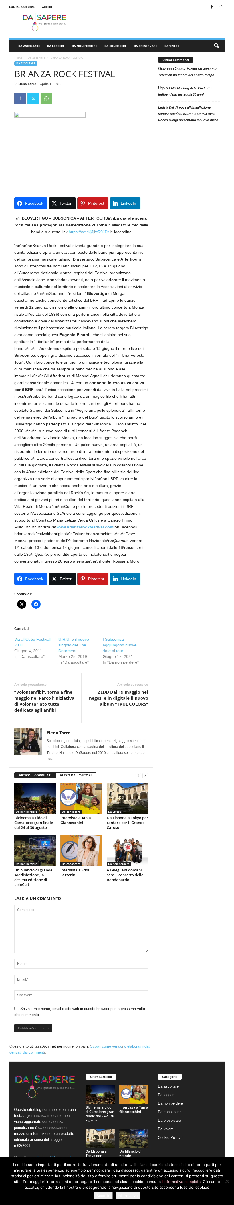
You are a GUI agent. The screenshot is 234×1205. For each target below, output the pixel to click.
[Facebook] (211, 7)
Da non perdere (84, 46)
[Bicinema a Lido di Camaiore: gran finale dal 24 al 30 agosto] (35, 798)
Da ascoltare (29, 46)
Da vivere (171, 46)
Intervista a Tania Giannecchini (75, 820)
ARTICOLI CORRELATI (35, 775)
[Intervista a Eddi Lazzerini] (81, 850)
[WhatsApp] (46, 98)
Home (18, 58)
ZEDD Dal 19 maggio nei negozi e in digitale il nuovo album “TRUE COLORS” (118, 698)
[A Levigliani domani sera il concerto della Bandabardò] (127, 850)
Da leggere (56, 46)
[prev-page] (138, 775)
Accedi (47, 7)
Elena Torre (27, 84)
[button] (216, 46)
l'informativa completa (181, 1181)
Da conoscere (115, 46)
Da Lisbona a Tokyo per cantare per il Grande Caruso (127, 822)
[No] (227, 1181)
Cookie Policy (169, 1137)
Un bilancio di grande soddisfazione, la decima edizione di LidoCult (33, 877)
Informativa (128, 1195)
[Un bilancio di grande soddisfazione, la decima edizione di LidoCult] (35, 850)
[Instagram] (220, 7)
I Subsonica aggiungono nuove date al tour (119, 645)
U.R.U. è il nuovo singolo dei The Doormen (73, 645)
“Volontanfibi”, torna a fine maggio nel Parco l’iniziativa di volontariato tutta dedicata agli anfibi (44, 701)
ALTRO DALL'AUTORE (76, 775)
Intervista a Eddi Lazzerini (74, 872)
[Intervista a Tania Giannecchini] (81, 798)
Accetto (103, 1195)
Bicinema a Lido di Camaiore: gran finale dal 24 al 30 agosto (33, 822)
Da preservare (145, 46)
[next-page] (145, 775)
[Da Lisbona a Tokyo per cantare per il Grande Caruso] (127, 798)
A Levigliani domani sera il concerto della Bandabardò (125, 874)
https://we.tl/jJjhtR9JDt (89, 232)
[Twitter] (33, 98)
